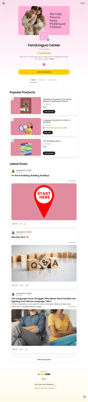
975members (44, 49)
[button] (44, 58)
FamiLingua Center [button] (44, 45)
